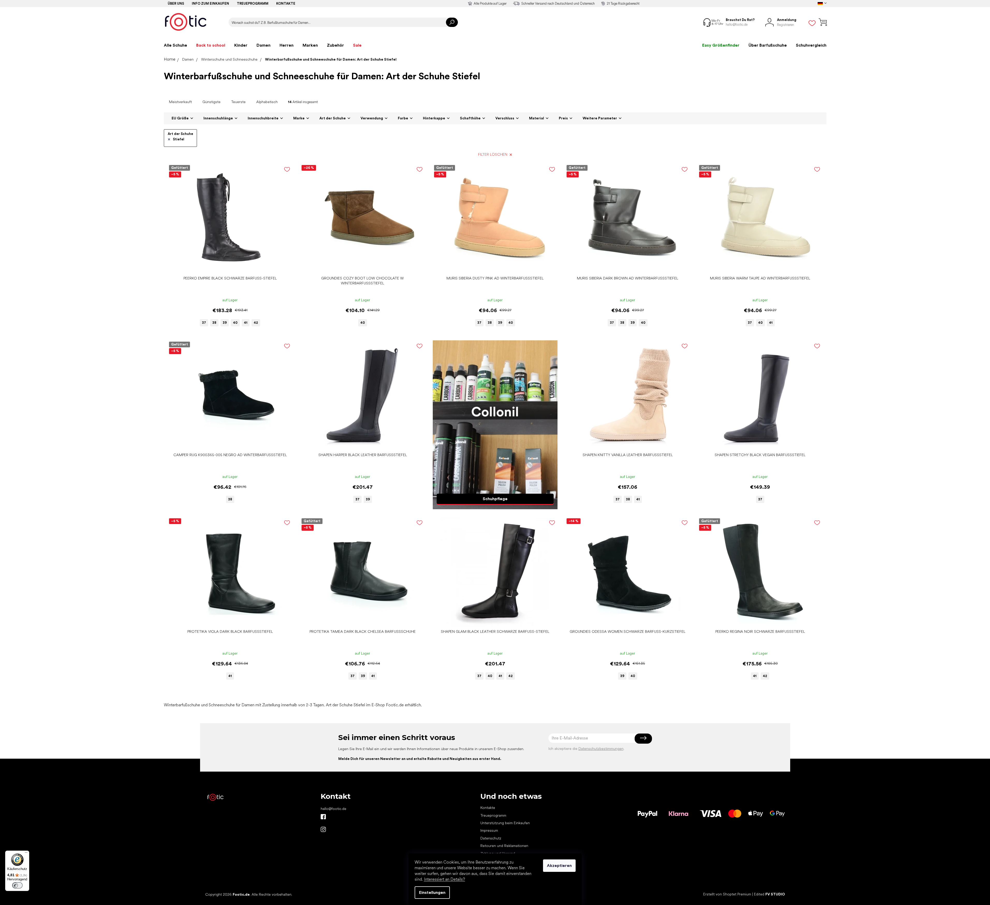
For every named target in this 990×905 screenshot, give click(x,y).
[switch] (17, 885)
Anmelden (643, 738)
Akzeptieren (559, 865)
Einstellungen (432, 892)
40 (235, 323)
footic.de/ (323, 829)
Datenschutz (490, 838)
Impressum (489, 830)
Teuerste (238, 102)
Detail (227, 265)
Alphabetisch (267, 102)
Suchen (452, 22)
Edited (769, 894)
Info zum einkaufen (210, 3)
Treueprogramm (252, 3)
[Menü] (26, 854)
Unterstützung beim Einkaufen (505, 823)
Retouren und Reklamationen (504, 846)
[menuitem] (175, 45)
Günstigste (211, 102)
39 (225, 323)
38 (214, 323)
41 (245, 323)
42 (256, 323)
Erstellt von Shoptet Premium (727, 894)
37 (204, 323)
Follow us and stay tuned (323, 816)
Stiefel (178, 139)
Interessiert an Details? (444, 879)
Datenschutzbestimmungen (601, 748)
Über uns (176, 3)
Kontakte (285, 3)
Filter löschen (492, 154)
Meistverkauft (180, 102)
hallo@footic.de (333, 809)
